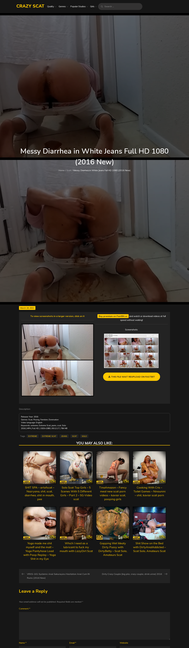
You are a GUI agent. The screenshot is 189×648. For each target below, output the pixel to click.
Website (124, 642)
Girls (92, 6)
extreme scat (49, 436)
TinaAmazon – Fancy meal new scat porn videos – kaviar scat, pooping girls (113, 493)
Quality (50, 6)
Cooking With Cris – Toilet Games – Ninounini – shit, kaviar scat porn (149, 491)
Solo (84, 436)
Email (72, 642)
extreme (32, 436)
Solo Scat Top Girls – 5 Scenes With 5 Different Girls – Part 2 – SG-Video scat (76, 493)
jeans (64, 436)
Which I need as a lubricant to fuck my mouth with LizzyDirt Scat (76, 547)
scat (74, 436)
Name (22, 642)
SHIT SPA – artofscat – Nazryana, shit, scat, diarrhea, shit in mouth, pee (39, 493)
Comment (24, 608)
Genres (62, 6)
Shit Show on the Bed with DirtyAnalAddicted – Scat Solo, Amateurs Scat (149, 547)
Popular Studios (78, 6)
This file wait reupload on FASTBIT (132, 376)
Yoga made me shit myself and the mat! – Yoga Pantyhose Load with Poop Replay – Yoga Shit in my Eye (39, 550)
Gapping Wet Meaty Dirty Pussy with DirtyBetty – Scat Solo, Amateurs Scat (112, 549)
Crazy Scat (30, 6)
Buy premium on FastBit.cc (113, 316)
